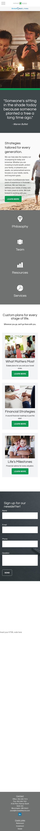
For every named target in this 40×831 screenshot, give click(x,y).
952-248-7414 (23, 799)
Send (7, 572)
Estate (20, 829)
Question (5, 553)
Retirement (20, 823)
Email (4, 524)
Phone (4, 539)
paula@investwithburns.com (20, 810)
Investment (20, 826)
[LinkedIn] (19, 814)
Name (4, 510)
